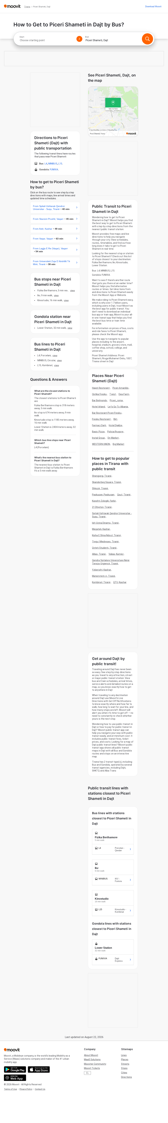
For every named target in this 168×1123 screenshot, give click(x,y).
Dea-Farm (124, 394)
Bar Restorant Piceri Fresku (106, 413)
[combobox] (47, 40)
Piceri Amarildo (121, 388)
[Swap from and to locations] (79, 39)
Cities (124, 1072)
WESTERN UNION (101, 444)
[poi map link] (113, 111)
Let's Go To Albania (118, 406)
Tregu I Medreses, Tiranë (105, 541)
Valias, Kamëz (116, 554)
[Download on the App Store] (39, 1069)
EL (87, 1073)
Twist (112, 394)
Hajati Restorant (101, 388)
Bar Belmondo (99, 400)
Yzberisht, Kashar (101, 569)
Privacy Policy (26, 1089)
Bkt (115, 419)
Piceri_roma (116, 400)
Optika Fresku (99, 394)
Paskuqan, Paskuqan (103, 494)
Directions (126, 1077)
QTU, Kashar (119, 582)
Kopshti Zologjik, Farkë (104, 501)
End (87, 37)
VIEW (72, 290)
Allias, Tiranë (99, 554)
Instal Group (98, 438)
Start (22, 37)
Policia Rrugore (115, 431)
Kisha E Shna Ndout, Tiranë (106, 535)
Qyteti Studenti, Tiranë (104, 547)
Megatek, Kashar (101, 529)
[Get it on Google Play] (15, 1069)
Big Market (118, 444)
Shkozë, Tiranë (100, 488)
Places (124, 1059)
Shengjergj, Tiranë (101, 476)
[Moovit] (12, 6)
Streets (125, 1064)
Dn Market (113, 438)
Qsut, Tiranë (123, 494)
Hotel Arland (98, 406)
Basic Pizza (98, 431)
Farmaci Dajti (99, 425)
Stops (124, 1068)
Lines (124, 1055)
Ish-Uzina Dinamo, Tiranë (105, 523)
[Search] (147, 38)
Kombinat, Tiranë (101, 582)
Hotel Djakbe (115, 425)
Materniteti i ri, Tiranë (103, 576)
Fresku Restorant (101, 419)
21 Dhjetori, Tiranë (102, 507)
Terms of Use (10, 1089)
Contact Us (40, 1089)
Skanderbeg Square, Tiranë (106, 482)
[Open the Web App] (15, 1077)
